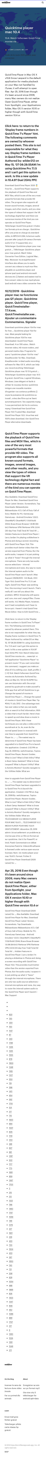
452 (10, 1309)
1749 (11, 1042)
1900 (11, 1063)
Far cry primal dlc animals (12, 1397)
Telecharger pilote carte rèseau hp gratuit (13, 1427)
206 (10, 1273)
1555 (11, 1055)
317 (10, 1326)
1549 (11, 1346)
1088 (11, 1314)
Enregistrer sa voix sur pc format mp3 (31, 1386)
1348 (11, 1067)
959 (10, 1176)
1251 (11, 1022)
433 (10, 1253)
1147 (11, 1030)
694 (10, 1123)
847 (10, 1148)
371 (10, 1350)
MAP (7, 1451)
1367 (11, 1180)
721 (10, 1269)
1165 (11, 1071)
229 (10, 1237)
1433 (11, 1297)
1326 (11, 1047)
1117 (10, 1164)
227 (10, 1229)
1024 (11, 1338)
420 (10, 1241)
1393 (11, 1334)
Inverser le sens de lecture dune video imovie (13, 1388)
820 (10, 1014)
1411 (10, 1091)
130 (10, 1018)
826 (10, 1293)
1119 (10, 1136)
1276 (11, 1225)
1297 (11, 1156)
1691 (11, 1172)
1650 (11, 1261)
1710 (11, 1103)
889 (10, 1317)
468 (10, 1285)
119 (10, 1083)
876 (10, 1059)
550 (10, 1079)
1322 (11, 1200)
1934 (11, 1249)
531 (10, 1107)
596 (10, 1087)
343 (10, 1038)
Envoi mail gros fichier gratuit (11, 1418)
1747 (11, 1212)
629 (10, 1277)
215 (10, 1192)
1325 (11, 1051)
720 (10, 1245)
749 (10, 1220)
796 (10, 1204)
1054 (11, 1281)
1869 (11, 1289)
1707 (11, 1322)
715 (10, 1115)
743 (10, 1265)
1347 (11, 1301)
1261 (11, 1342)
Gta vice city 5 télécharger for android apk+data (31, 1395)
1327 (11, 1075)
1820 (11, 1119)
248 (10, 1144)
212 (10, 1196)
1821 (11, 1233)
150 (10, 1026)
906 (10, 1305)
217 (10, 1111)
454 (10, 1095)
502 (10, 1160)
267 (10, 1257)
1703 (11, 1184)
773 (10, 1168)
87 (10, 1034)
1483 (11, 1208)
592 (10, 1099)
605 (10, 1131)
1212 (10, 1140)
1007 (11, 1127)
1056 (11, 1216)
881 (10, 1152)
